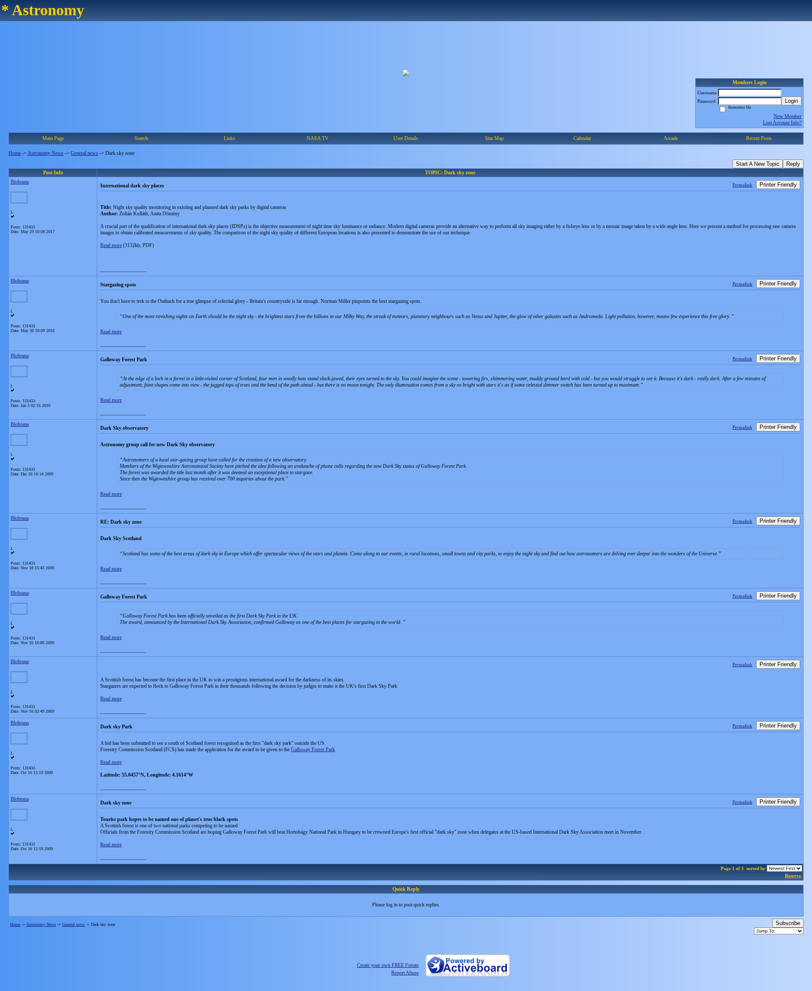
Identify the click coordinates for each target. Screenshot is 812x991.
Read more (111, 245)
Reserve (793, 875)
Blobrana (20, 182)
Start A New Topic (757, 164)
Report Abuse (405, 973)
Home (14, 153)
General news (84, 153)
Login (791, 101)
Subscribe (788, 923)
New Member (787, 116)
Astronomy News (45, 153)
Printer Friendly (778, 184)
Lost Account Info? (782, 123)
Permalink (742, 184)
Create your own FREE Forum (388, 965)
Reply (793, 164)
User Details (405, 138)
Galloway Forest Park (313, 749)
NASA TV (318, 138)
